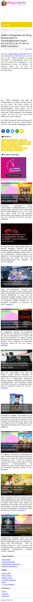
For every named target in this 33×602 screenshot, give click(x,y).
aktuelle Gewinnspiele (8, 562)
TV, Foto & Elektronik (8, 584)
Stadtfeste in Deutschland (9, 566)
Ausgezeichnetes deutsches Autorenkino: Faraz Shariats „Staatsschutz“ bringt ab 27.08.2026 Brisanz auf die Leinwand (16, 324)
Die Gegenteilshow (11, 142)
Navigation (7, 24)
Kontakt (4, 591)
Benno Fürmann (11, 144)
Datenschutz (5, 596)
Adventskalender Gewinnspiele (11, 564)
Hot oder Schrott (13, 146)
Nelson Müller (10, 150)
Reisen (4, 582)
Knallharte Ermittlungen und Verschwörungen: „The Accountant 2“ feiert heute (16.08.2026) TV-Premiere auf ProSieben (16, 529)
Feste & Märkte (6, 559)
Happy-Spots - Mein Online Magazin (13, 3)
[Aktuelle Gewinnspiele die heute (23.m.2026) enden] (13, 178)
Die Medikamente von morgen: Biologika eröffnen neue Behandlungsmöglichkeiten (16, 283)
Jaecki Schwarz (22, 144)
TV (9, 29)
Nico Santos (22, 142)
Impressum (5, 594)
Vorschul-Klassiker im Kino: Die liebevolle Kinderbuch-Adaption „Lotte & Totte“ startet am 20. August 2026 (16, 447)
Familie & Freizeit (7, 578)
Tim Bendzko (19, 150)
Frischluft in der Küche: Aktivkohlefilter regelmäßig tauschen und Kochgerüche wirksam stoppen (15, 365)
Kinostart (9, 148)
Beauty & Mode (6, 573)
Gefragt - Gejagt (18, 148)
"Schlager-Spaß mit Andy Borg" (17, 54)
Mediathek (23, 124)
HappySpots (5, 29)
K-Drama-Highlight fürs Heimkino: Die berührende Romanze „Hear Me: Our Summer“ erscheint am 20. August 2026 (15, 408)
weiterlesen (4, 219)
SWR (26, 49)
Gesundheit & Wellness (9, 580)
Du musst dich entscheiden (9, 140)
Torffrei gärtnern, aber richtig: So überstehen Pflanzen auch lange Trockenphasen (13, 489)
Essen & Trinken (7, 575)
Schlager (30, 49)
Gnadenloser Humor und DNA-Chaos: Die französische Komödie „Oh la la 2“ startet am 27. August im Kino (16, 198)
